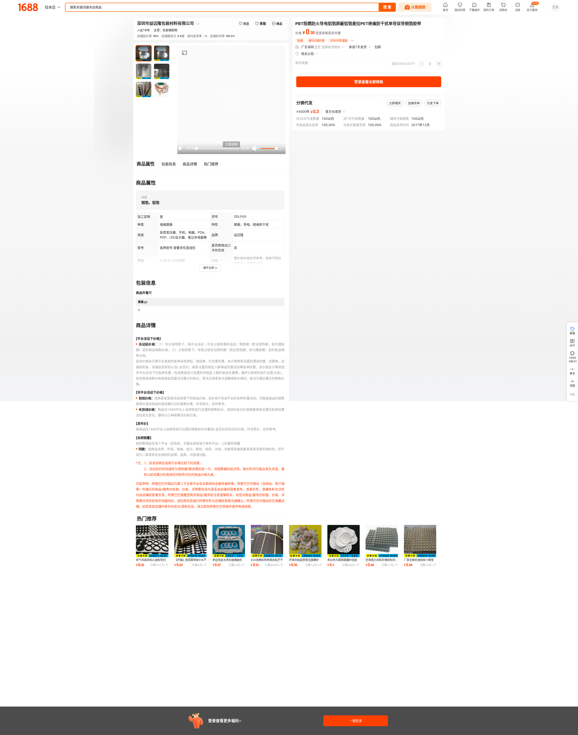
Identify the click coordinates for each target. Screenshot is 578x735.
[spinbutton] (430, 64)
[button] (231, 103)
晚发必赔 (307, 54)
